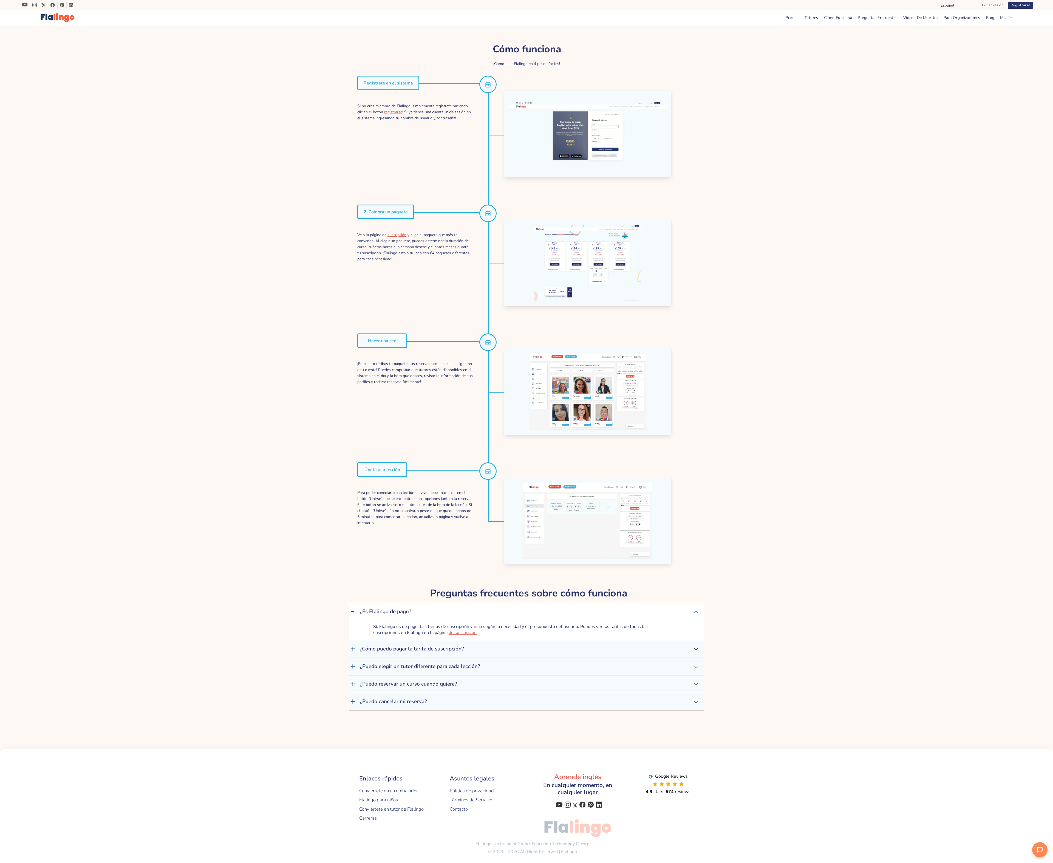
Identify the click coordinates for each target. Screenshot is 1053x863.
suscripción (396, 234)
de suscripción (463, 633)
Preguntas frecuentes (877, 17)
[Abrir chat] (1040, 850)
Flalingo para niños (378, 800)
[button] (949, 5)
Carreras (368, 818)
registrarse (393, 112)
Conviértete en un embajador (388, 791)
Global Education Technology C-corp (553, 844)
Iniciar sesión (992, 5)
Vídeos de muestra (920, 17)
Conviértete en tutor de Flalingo (391, 809)
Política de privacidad (472, 791)
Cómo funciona (838, 17)
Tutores (811, 17)
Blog (990, 17)
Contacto (459, 809)
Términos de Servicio (471, 800)
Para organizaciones (962, 17)
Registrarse (1020, 5)
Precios (792, 17)
